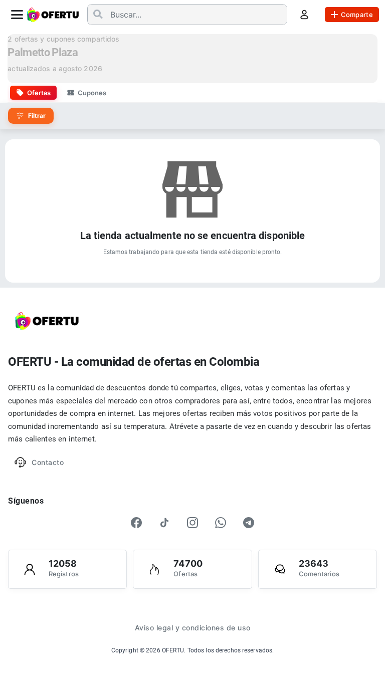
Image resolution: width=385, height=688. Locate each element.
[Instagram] (192, 523)
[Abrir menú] (17, 15)
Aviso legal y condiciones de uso (193, 627)
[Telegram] (249, 523)
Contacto (48, 462)
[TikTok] (164, 523)
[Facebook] (136, 523)
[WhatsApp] (221, 523)
